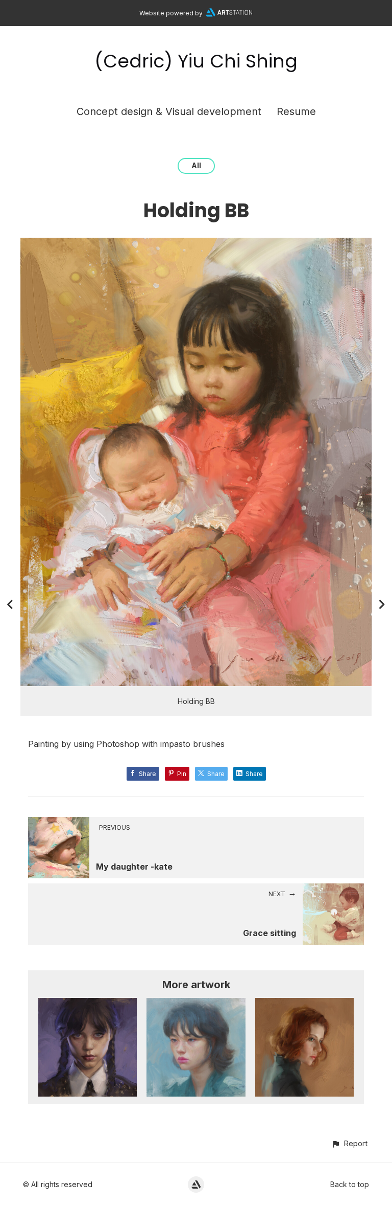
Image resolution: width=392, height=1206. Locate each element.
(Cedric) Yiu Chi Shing (196, 61)
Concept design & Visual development (169, 111)
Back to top (349, 1184)
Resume (296, 111)
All (196, 165)
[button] (349, 1143)
